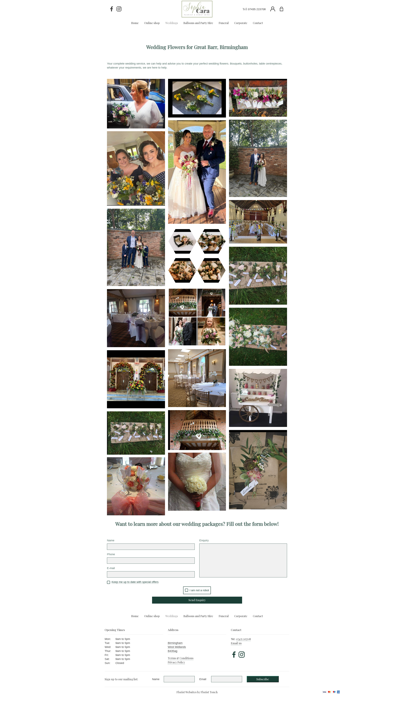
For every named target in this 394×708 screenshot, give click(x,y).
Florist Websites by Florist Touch (197, 692)
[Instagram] (119, 9)
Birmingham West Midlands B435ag (177, 647)
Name (110, 540)
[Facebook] (111, 9)
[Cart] (283, 9)
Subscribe (262, 679)
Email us (236, 643)
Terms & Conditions (180, 658)
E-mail (111, 568)
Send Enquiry (197, 600)
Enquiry (204, 540)
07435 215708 (257, 9)
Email (202, 679)
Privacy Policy (176, 662)
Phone (111, 554)
